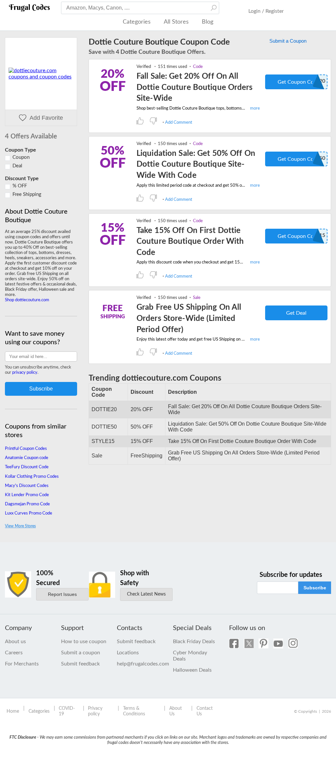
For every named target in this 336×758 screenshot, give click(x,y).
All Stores (176, 22)
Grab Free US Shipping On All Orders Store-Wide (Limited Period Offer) (188, 318)
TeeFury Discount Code (27, 467)
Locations (128, 652)
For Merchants (22, 663)
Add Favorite (46, 118)
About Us (175, 711)
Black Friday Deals (194, 641)
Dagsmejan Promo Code (27, 504)
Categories (137, 22)
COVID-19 (67, 711)
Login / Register (266, 11)
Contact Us (205, 711)
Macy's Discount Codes (27, 486)
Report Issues (62, 594)
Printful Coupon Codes (26, 449)
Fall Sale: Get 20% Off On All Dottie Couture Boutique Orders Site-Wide (194, 87)
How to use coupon (83, 641)
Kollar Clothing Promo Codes (32, 476)
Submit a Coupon (287, 41)
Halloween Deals (192, 670)
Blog (207, 22)
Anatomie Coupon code (26, 458)
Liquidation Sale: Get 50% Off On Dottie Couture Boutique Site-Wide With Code (195, 164)
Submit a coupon (80, 652)
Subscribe (315, 587)
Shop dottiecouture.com (27, 300)
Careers (14, 652)
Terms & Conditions (134, 711)
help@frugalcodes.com (140, 663)
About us (15, 641)
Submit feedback (80, 663)
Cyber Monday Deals (190, 656)
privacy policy (24, 372)
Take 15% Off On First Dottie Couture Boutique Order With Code (190, 242)
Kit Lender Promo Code (27, 495)
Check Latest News (146, 594)
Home (13, 711)
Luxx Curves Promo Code (28, 513)
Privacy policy (95, 711)
